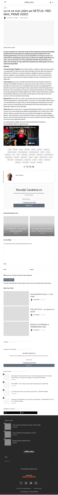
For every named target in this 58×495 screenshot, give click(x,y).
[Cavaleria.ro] (29, 2)
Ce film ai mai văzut (12, 152)
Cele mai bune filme (23, 152)
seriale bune (47, 159)
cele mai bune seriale (34, 152)
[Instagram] (36, 483)
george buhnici (9, 157)
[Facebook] (21, 483)
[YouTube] (31, 483)
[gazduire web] (29, 477)
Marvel (30, 157)
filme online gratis (49, 154)
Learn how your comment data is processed (38, 283)
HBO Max (17, 157)
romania (35, 159)
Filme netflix (32, 154)
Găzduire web (29, 475)
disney (48, 152)
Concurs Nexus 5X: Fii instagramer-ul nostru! (24, 433)
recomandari (28, 159)
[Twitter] (26, 483)
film (14, 154)
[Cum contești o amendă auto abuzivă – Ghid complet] (8, 426)
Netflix (36, 157)
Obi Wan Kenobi (43, 157)
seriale (41, 159)
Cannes (33, 149)
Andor (21, 149)
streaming (40, 162)
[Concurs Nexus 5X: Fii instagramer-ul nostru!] (8, 434)
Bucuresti (27, 149)
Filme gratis (24, 154)
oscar (51, 157)
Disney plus (8, 154)
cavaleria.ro (46, 149)
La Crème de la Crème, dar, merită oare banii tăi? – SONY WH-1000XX (29, 391)
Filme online (40, 154)
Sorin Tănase (9, 17)
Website (32, 269)
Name (5, 263)
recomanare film (19, 159)
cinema (42, 152)
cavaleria (40, 149)
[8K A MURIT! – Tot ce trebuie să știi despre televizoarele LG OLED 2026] (7, 385)
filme (19, 154)
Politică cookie (38, 488)
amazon (15, 149)
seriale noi (18, 162)
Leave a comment (24, 17)
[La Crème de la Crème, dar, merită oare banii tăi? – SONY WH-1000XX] (7, 393)
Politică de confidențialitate (23, 488)
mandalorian (24, 157)
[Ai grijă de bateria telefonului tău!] (8, 442)
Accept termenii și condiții (29, 202)
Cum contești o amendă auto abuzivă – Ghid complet (26, 425)
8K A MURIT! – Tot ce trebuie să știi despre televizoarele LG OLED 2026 (29, 383)
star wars (33, 162)
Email (5, 269)
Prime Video (10, 159)
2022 (10, 149)
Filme (5, 7)
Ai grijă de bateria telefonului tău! (21, 440)
